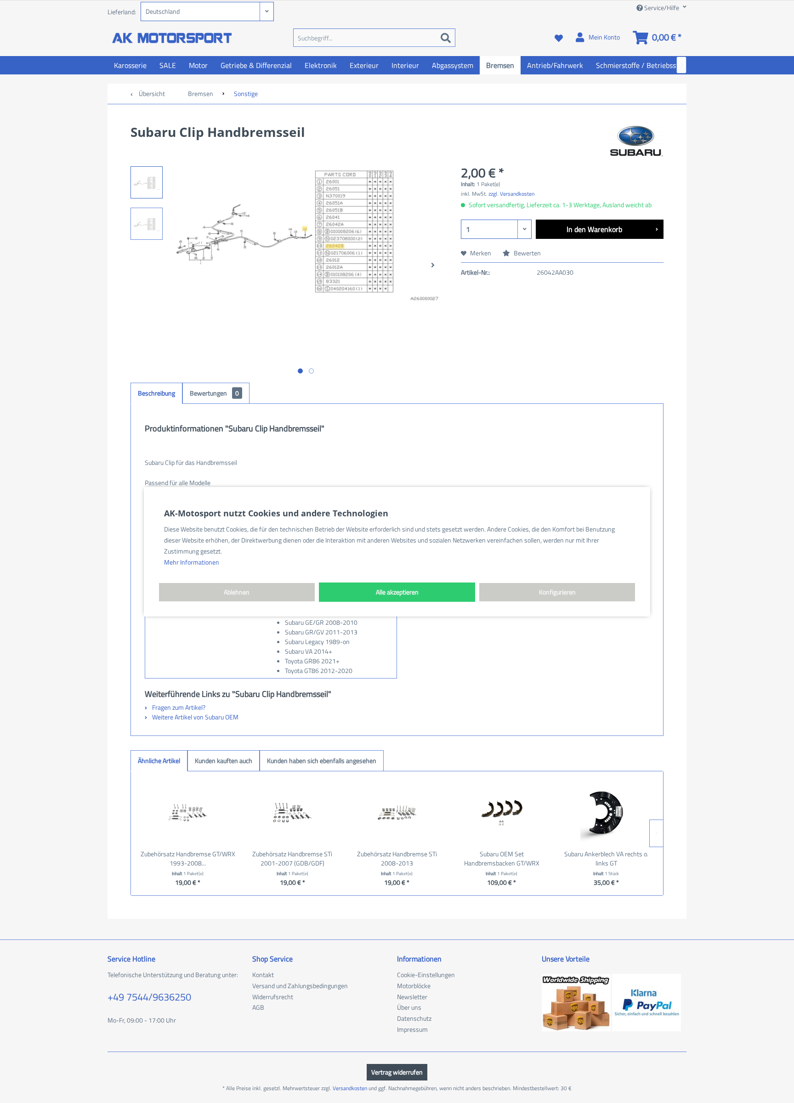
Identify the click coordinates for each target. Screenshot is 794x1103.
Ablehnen (237, 592)
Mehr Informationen (191, 562)
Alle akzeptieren (397, 592)
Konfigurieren (557, 592)
